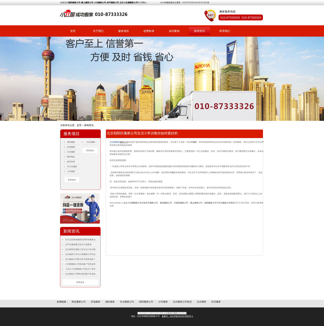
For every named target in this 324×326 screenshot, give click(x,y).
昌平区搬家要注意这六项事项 (78, 244)
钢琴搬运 (71, 157)
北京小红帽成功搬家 (169, 313)
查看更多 (72, 180)
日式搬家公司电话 (227, 203)
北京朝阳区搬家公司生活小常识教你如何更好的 (81, 249)
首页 (73, 31)
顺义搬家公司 (196, 203)
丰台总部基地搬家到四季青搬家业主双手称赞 (81, 239)
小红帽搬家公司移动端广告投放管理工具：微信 (81, 264)
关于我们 (98, 31)
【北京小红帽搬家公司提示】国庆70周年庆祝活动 (81, 269)
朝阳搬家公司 (210, 203)
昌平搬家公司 (152, 203)
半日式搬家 (72, 166)
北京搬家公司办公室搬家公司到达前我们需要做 (81, 254)
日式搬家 (71, 152)
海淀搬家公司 (166, 203)
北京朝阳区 (115, 142)
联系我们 (224, 31)
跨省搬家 (71, 147)
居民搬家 (71, 142)
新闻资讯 (199, 31)
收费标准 (148, 31)
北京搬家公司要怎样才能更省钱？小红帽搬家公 (81, 259)
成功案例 (174, 31)
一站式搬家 (90, 142)
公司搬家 (71, 171)
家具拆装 (71, 161)
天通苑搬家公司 (181, 203)
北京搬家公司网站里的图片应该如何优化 (81, 274)
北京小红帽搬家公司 (132, 203)
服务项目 (123, 31)
